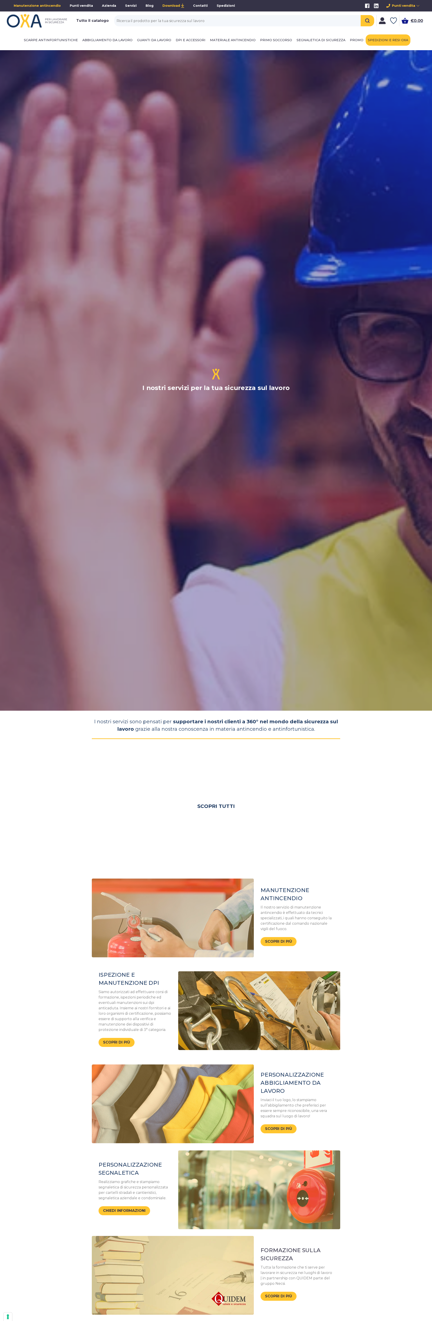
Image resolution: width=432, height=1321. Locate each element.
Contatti (200, 6)
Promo (356, 40)
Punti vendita (81, 6)
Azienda (109, 6)
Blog (149, 6)
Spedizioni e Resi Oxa (388, 40)
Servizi (131, 6)
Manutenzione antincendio (37, 6)
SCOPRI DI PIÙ (278, 941)
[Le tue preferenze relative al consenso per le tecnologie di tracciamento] (8, 1316)
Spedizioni (226, 6)
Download (171, 6)
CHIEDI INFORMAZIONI (124, 1210)
